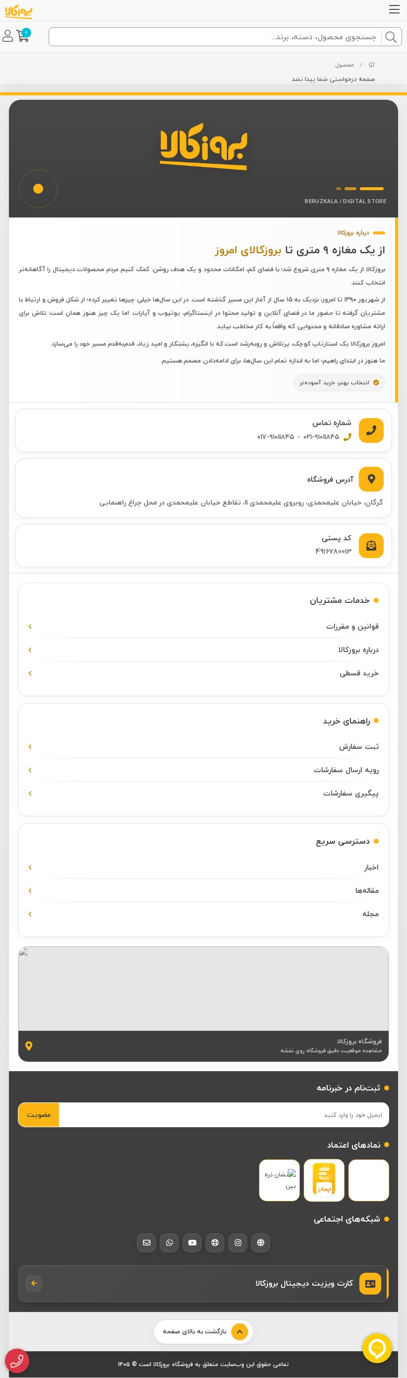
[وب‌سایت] (260, 1242)
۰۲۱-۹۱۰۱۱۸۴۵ (321, 437)
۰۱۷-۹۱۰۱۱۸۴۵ (275, 437)
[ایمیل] (146, 1242)
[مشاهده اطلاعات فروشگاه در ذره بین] (279, 1180)
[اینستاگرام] (237, 1242)
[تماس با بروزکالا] (17, 1361)
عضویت (39, 1114)
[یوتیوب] (192, 1242)
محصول (345, 65)
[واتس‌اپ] (169, 1242)
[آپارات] (214, 1242)
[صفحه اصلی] (371, 65)
